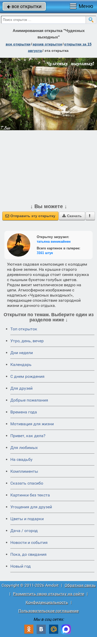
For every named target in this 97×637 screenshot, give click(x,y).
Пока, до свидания (28, 554)
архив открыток (47, 44)
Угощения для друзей (31, 506)
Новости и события (29, 542)
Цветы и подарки (27, 518)
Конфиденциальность (47, 602)
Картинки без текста (30, 495)
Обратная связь (80, 585)
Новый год (20, 566)
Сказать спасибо (26, 483)
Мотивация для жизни (32, 423)
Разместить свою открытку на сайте (48, 593)
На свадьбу (21, 459)
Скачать (72, 216)
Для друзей (21, 388)
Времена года (23, 412)
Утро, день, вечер (27, 340)
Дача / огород (24, 530)
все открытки (24, 6)
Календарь (21, 364)
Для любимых (24, 447)
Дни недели (21, 352)
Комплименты (24, 471)
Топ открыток (23, 328)
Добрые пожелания (29, 400)
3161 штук (45, 253)
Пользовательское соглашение (48, 610)
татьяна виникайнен (54, 241)
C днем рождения (27, 376)
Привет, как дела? (28, 435)
